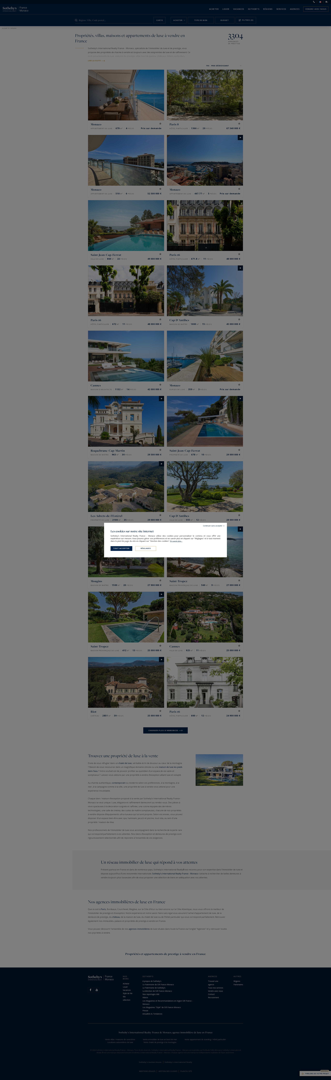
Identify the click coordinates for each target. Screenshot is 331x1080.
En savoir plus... (176, 541)
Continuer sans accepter (212, 526)
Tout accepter (121, 548)
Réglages (146, 548)
